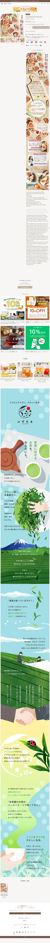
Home (20, 6)
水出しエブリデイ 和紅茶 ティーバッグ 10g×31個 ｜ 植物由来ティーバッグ (25, 379)
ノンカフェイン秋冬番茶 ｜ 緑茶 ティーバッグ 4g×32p (42, 379)
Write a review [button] (25, 287)
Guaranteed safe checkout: (32, 40)
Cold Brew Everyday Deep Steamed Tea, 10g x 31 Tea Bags (8, 379)
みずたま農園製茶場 (8, 3)
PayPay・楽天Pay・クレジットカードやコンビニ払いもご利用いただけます (25, 1)
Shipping (33, 24)
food (33, 18)
